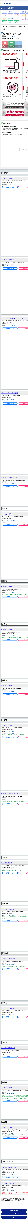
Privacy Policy (14, 1207)
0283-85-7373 (11, 635)
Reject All (14, 1213)
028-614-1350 (11, 401)
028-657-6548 (11, 1174)
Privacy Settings (14, 1210)
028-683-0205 (11, 1190)
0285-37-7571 (11, 799)
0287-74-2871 (11, 964)
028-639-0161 (11, 399)
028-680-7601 (11, 1014)
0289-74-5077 (11, 691)
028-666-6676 (11, 483)
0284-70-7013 (11, 522)
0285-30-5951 (11, 731)
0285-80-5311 (11, 869)
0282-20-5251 (11, 592)
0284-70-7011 (11, 520)
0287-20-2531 (11, 915)
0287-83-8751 (11, 1054)
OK (14, 1217)
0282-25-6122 (11, 1133)
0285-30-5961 (11, 733)
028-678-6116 (11, 325)
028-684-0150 (11, 265)
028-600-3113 (12, 36)
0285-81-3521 (11, 1093)
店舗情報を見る (10, 187)
